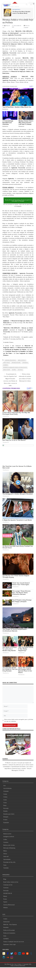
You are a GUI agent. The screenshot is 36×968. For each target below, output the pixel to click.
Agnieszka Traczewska (10, 360)
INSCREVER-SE (7, 893)
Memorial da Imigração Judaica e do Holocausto (15, 367)
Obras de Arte (6, 369)
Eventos (5, 819)
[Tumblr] (31, 954)
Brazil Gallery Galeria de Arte (10, 882)
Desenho (5, 811)
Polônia (14, 369)
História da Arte (7, 833)
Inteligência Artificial (8, 836)
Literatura (5, 842)
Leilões (5, 839)
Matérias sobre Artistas (9, 845)
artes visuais (6, 362)
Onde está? (6, 856)
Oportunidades (6, 859)
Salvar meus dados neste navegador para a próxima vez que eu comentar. (18, 720)
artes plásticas (22, 360)
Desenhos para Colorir (8, 814)
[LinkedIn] (19, 954)
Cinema (5, 794)
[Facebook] (7, 954)
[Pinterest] (15, 954)
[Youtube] (23, 954)
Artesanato (6, 791)
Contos (5, 799)
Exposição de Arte (16, 362)
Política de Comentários (9, 933)
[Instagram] (11, 958)
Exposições (6, 822)
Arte (4, 785)
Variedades (6, 868)
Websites (5, 907)
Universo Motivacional (9, 904)
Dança (4, 805)
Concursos (5, 887)
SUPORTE (6, 938)
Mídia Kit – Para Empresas (10, 924)
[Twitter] (11, 954)
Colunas (5, 797)
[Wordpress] (4, 958)
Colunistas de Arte (7, 884)
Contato (5, 918)
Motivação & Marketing (9, 848)
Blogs (4, 879)
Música (5, 851)
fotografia (25, 362)
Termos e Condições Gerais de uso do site (13, 941)
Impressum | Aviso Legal (9, 944)
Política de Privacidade (9, 930)
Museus (5, 896)
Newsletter (6, 927)
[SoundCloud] (7, 958)
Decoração (5, 808)
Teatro (5, 865)
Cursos (5, 802)
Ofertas (5, 853)
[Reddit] (27, 954)
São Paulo (20, 369)
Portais (5, 899)
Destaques (5, 816)
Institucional (6, 921)
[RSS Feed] (4, 954)
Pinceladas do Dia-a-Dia (9, 862)
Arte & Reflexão (7, 788)
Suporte (5, 902)
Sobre (4, 936)
